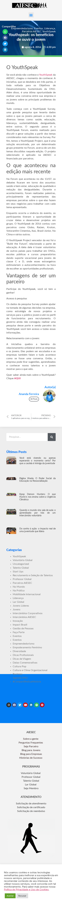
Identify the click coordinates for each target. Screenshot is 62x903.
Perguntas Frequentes (31, 742)
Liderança (49, 28)
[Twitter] (19, 705)
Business (17, 674)
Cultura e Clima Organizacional (30, 670)
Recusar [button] (22, 895)
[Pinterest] (42, 705)
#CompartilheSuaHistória (27, 681)
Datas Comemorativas (25, 662)
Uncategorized (21, 564)
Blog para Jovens (31, 750)
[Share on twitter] (5, 43)
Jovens (16, 609)
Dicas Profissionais (23, 655)
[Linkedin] (31, 705)
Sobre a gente (31, 739)
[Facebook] (14, 705)
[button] (31, 15)
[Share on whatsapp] (5, 31)
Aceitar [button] (10, 895)
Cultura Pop (19, 666)
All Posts (34, 399)
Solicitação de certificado (31, 807)
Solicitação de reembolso (31, 811)
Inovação (18, 621)
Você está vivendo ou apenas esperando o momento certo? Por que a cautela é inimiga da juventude (37, 461)
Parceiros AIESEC (31, 31)
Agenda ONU (20, 678)
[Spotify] (36, 705)
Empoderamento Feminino (27, 647)
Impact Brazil (20, 624)
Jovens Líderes (21, 605)
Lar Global (18, 602)
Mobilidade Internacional (27, 594)
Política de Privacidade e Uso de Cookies (26, 889)
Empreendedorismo (22, 28)
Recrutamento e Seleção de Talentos (33, 575)
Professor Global (22, 579)
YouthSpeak (49, 31)
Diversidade (19, 651)
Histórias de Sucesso (31, 758)
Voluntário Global (22, 560)
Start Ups (18, 571)
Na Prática (18, 590)
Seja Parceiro (31, 746)
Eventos (38, 28)
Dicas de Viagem (22, 659)
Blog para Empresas (31, 754)
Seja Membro (31, 788)
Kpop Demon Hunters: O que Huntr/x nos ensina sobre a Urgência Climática (37, 497)
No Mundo (19, 587)
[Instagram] (8, 705)
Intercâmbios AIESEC (24, 617)
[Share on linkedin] (5, 49)
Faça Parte (18, 632)
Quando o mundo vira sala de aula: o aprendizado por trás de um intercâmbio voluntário (37, 513)
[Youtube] (25, 705)
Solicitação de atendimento (31, 803)
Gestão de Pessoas (23, 628)
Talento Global (21, 568)
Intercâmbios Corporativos (27, 613)
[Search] (52, 437)
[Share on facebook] (5, 37)
